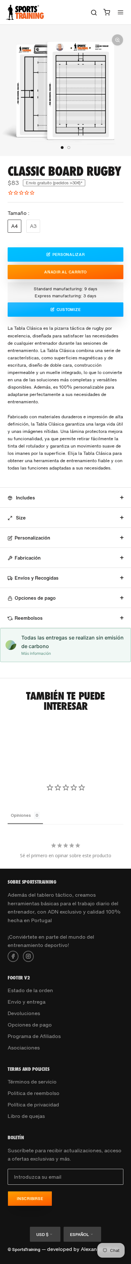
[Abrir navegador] (120, 12)
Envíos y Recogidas (37, 577)
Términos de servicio (32, 1081)
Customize (69, 309)
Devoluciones (24, 1013)
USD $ (42, 1235)
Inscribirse (30, 1198)
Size (20, 517)
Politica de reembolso (33, 1093)
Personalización (32, 537)
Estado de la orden (30, 990)
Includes (25, 497)
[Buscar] (94, 12)
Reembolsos (29, 617)
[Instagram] (28, 955)
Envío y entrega (26, 1002)
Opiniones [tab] (21, 815)
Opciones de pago (35, 597)
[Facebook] (13, 955)
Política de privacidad (33, 1104)
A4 (14, 226)
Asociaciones (24, 1047)
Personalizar (68, 254)
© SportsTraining (24, 1249)
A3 (33, 226)
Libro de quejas (26, 1116)
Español (79, 1235)
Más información (36, 653)
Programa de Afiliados (34, 1036)
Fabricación (28, 557)
